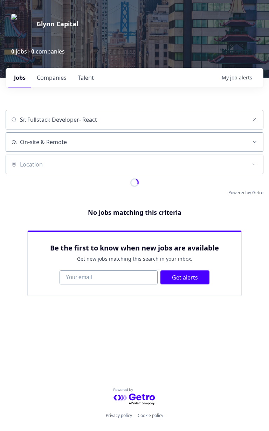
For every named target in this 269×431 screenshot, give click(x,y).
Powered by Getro (245, 193)
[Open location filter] (254, 164)
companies (52, 78)
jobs (20, 78)
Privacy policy (119, 415)
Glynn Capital (57, 24)
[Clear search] (254, 119)
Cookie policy (150, 415)
